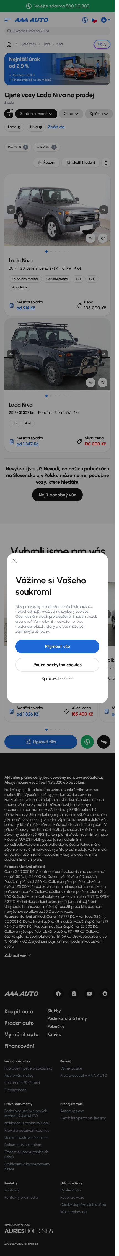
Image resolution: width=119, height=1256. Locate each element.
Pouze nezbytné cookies (57, 664)
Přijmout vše (57, 646)
